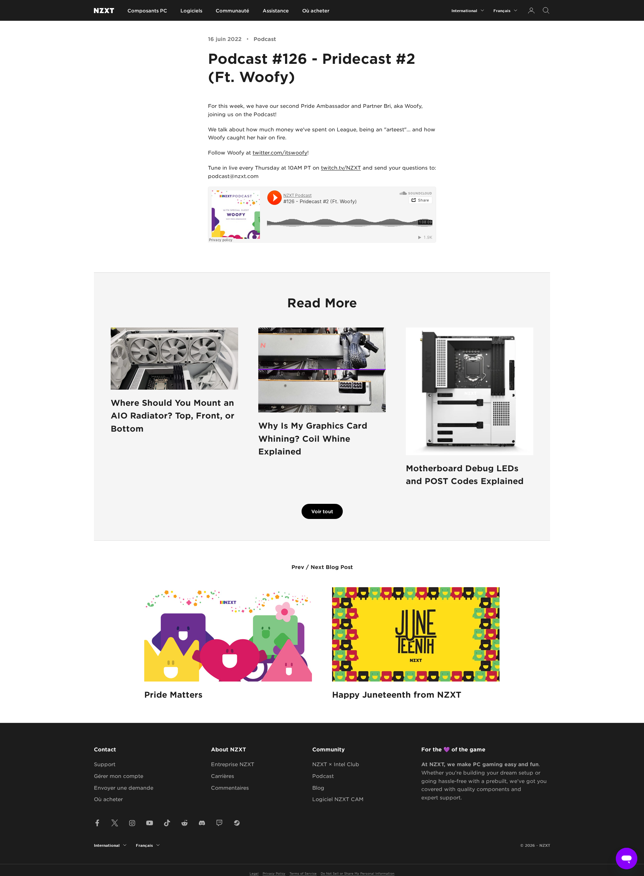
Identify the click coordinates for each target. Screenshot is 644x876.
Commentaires (230, 787)
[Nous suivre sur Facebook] (97, 823)
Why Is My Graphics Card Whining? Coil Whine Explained (312, 438)
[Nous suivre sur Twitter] (114, 823)
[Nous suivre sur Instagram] (132, 823)
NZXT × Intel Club (335, 764)
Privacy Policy (274, 873)
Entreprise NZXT (232, 764)
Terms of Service (303, 873)
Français (502, 10)
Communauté (232, 10)
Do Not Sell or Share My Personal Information (357, 873)
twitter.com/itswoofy (280, 152)
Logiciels (191, 10)
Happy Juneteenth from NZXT (396, 694)
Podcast (265, 38)
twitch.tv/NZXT (341, 167)
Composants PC (147, 10)
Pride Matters (173, 694)
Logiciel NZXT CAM (338, 799)
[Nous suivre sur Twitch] (219, 823)
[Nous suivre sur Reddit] (184, 823)
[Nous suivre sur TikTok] (167, 823)
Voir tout (322, 511)
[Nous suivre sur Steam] (236, 823)
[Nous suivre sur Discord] (202, 823)
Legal (254, 873)
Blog (318, 787)
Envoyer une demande (123, 787)
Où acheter (315, 10)
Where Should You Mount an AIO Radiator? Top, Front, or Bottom (172, 415)
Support (104, 764)
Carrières (222, 776)
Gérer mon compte (118, 776)
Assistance (276, 10)
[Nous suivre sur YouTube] (149, 823)
